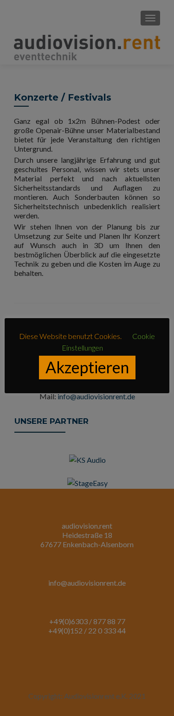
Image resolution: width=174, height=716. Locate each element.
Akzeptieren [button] (87, 367)
